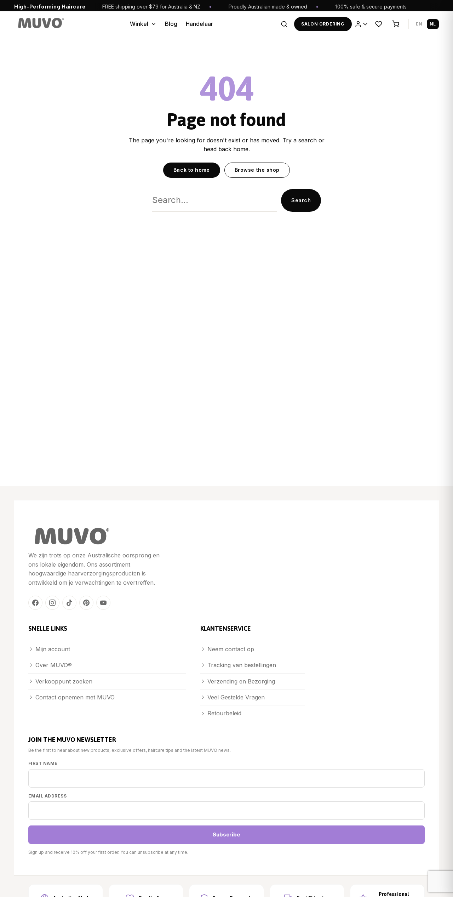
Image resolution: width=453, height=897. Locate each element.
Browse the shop (257, 170)
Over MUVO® (53, 665)
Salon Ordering (322, 24)
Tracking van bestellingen (241, 665)
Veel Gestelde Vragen (236, 697)
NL (433, 24)
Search (301, 200)
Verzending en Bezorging (241, 681)
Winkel (139, 23)
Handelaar (199, 23)
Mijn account (52, 649)
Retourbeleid (224, 713)
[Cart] (396, 24)
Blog (171, 23)
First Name (43, 763)
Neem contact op (230, 649)
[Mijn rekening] (362, 24)
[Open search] (284, 24)
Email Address (47, 796)
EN (419, 24)
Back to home (191, 170)
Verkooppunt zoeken (63, 681)
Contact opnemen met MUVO (75, 697)
